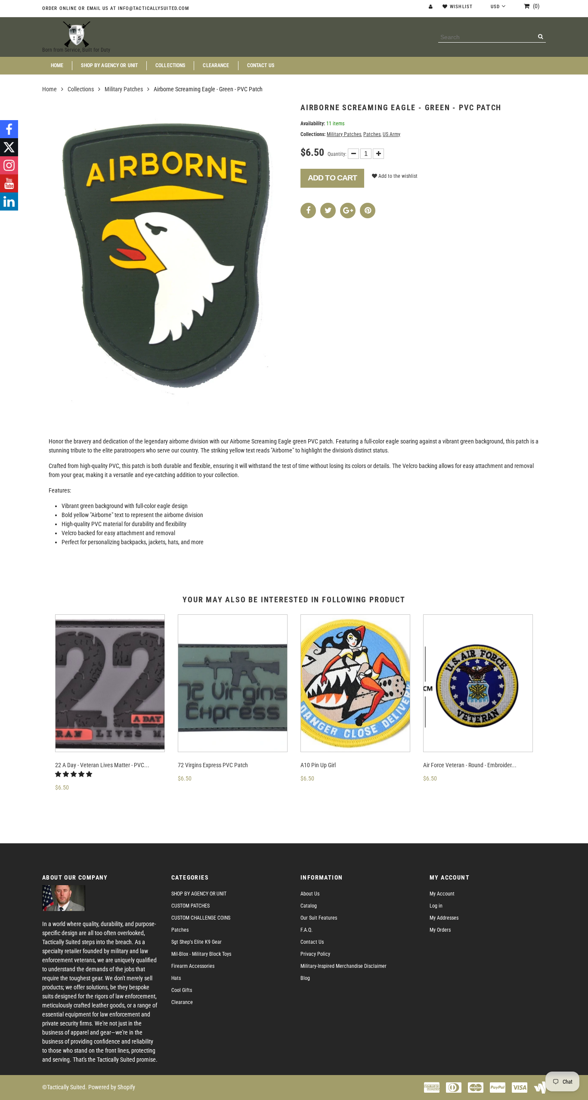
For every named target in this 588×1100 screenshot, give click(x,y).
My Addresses (444, 918)
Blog (305, 978)
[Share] (308, 210)
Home (57, 65)
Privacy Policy (315, 954)
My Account (442, 894)
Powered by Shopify (111, 1087)
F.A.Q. (306, 930)
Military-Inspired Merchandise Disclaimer (343, 966)
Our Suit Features (318, 918)
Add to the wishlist (397, 176)
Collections (170, 65)
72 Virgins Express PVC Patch (213, 765)
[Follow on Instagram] (9, 165)
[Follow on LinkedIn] (9, 201)
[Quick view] (78, 799)
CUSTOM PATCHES (190, 906)
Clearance (216, 65)
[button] (74, 774)
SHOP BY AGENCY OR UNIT (109, 65)
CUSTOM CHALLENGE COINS (200, 918)
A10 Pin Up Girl (318, 765)
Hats (176, 978)
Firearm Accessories (192, 966)
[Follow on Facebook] (9, 129)
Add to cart (332, 178)
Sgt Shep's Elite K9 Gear (196, 942)
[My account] (432, 6)
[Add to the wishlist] (68, 799)
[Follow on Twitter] (9, 147)
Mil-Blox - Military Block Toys (201, 954)
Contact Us (260, 65)
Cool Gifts (181, 990)
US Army (391, 134)
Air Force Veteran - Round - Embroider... (470, 765)
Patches (372, 134)
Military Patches (124, 89)
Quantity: (337, 154)
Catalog (308, 906)
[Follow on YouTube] (9, 183)
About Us (309, 894)
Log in (436, 906)
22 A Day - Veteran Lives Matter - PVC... (102, 765)
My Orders (440, 930)
